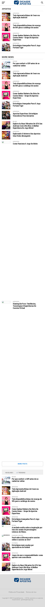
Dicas (15, 61)
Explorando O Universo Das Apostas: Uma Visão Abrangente (27, 135)
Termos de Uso (31, 592)
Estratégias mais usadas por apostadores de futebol (23, 546)
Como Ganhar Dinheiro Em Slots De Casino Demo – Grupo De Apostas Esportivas (26, 37)
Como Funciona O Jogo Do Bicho (25, 144)
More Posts (22, 464)
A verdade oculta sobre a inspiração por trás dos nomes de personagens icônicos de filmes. (27, 529)
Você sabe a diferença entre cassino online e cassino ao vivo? (26, 538)
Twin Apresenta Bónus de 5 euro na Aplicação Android (26, 16)
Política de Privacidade (16, 592)
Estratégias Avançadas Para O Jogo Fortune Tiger (26, 46)
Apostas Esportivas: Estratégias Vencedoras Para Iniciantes (25, 115)
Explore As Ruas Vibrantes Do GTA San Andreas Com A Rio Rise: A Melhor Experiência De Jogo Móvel (27, 126)
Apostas (16, 13)
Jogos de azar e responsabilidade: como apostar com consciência (27, 556)
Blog (15, 121)
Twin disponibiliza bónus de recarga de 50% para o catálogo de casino (26, 26)
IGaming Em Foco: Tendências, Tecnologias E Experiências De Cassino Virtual (24, 306)
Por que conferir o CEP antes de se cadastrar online (26, 64)
